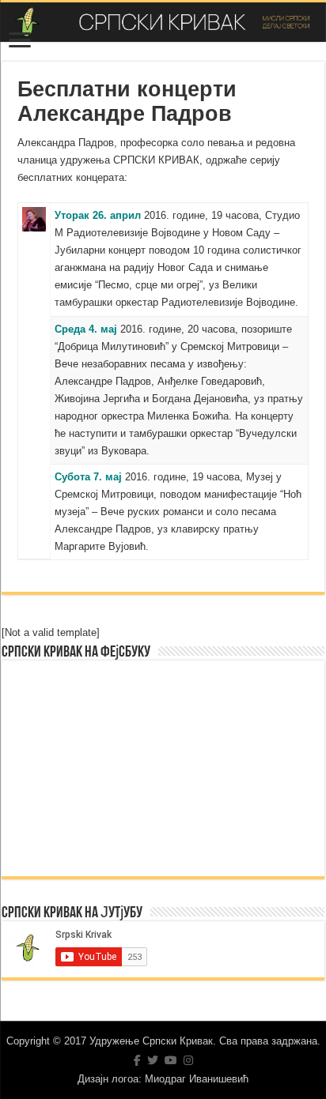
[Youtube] (171, 1060)
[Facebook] (137, 1060)
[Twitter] (153, 1060)
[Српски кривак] (163, 22)
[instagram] (188, 1060)
